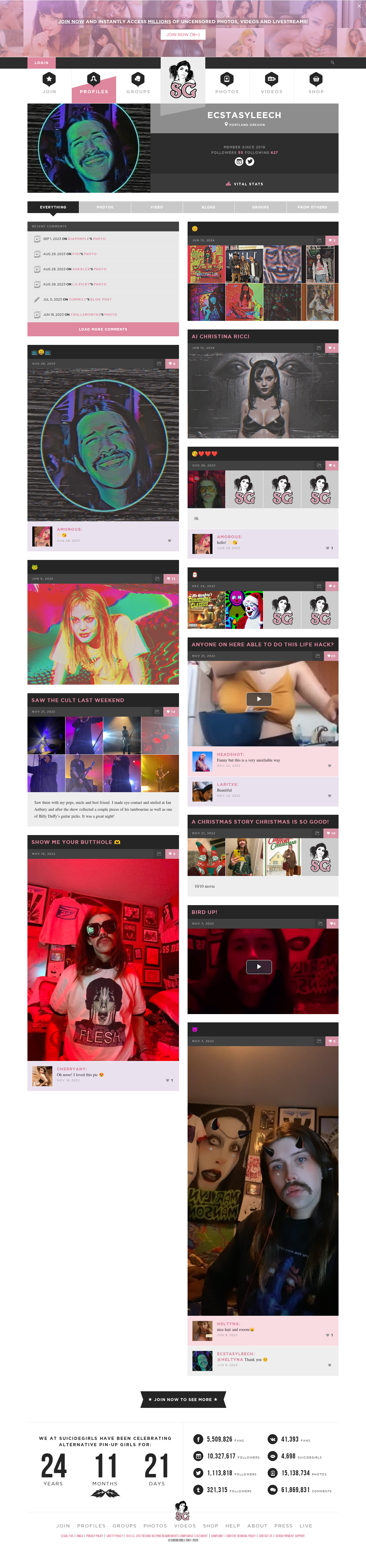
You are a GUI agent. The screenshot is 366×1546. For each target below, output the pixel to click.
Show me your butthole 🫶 (76, 842)
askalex (81, 269)
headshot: (230, 754)
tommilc (78, 299)
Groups (138, 91)
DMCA (80, 1536)
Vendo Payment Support (290, 1536)
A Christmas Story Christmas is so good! (260, 821)
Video (156, 207)
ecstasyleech (244, 115)
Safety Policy (114, 1536)
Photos (227, 91)
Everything (53, 207)
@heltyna (230, 1359)
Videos (272, 91)
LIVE (306, 1525)
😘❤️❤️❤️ (205, 453)
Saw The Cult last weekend (77, 700)
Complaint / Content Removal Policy (233, 1536)
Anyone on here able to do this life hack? (263, 644)
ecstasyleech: (236, 1354)
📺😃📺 (41, 352)
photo (99, 239)
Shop (316, 91)
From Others (312, 207)
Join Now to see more (183, 1399)
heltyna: (228, 1324)
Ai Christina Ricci (221, 336)
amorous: (69, 529)
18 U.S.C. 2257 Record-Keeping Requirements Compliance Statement (167, 1536)
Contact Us (265, 1536)
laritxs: (227, 784)
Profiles (94, 91)
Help (233, 1525)
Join (50, 91)
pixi (76, 254)
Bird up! (205, 912)
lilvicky (81, 284)
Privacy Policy (94, 1536)
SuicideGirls (183, 62)
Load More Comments (103, 329)
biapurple (78, 239)
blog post (101, 299)
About (257, 1525)
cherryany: (72, 1069)
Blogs (209, 207)
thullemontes (86, 314)
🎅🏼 (195, 574)
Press (283, 1525)
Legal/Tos (67, 1536)
